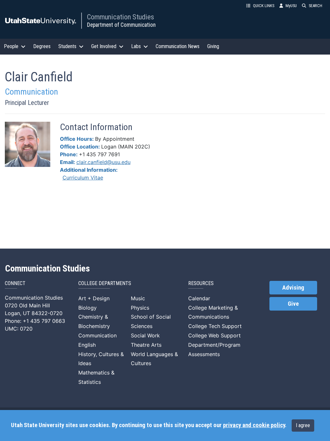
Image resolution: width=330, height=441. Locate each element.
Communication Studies (120, 17)
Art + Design (94, 298)
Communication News (177, 46)
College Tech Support (215, 326)
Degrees (42, 46)
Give (293, 303)
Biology (87, 307)
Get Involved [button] (103, 46)
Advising (293, 287)
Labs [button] (136, 46)
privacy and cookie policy (254, 425)
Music (138, 298)
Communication (97, 335)
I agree (303, 425)
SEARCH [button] (315, 5)
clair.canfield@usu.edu (103, 162)
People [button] (11, 46)
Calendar (199, 298)
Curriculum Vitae (83, 177)
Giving (213, 46)
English (87, 345)
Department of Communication (121, 25)
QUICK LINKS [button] (263, 5)
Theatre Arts (146, 345)
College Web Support (214, 335)
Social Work (145, 335)
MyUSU (291, 5)
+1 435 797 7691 (99, 154)
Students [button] (67, 46)
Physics (140, 307)
